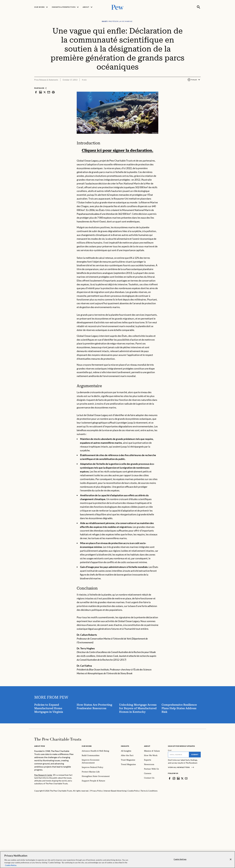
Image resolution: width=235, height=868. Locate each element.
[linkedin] (40, 92)
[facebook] (36, 92)
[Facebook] (169, 778)
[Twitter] (182, 778)
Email (170, 750)
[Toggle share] (199, 85)
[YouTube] (186, 778)
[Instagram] (174, 778)
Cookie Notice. (11, 865)
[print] (53, 92)
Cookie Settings (180, 859)
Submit (194, 754)
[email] (48, 92)
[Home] (57, 739)
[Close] (231, 859)
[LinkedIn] (178, 778)
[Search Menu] (198, 7)
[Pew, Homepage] (117, 7)
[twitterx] (45, 92)
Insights (125, 746)
